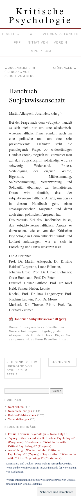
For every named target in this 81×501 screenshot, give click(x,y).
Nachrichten (16, 407)
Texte (31, 34)
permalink (23, 339)
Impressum (41, 51)
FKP (17, 42)
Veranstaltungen (61, 34)
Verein (60, 42)
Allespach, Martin (22, 335)
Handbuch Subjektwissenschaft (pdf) (40, 318)
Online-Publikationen (22, 415)
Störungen (64, 67)
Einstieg (10, 34)
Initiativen (37, 42)
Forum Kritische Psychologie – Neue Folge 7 (38, 434)
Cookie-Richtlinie (32, 483)
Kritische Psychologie (40, 15)
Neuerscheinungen (23, 331)
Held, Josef (45, 335)
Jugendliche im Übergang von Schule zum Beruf (20, 72)
